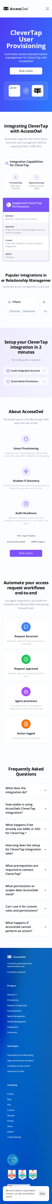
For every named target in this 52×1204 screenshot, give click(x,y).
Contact (10, 1110)
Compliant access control (18, 1066)
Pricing (10, 1094)
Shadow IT (12, 995)
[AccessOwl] (15, 8)
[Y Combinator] (22, 1176)
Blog (9, 1099)
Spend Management (16, 1016)
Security (10, 1115)
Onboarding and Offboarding (20, 1055)
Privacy (10, 1121)
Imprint (10, 1132)
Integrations (12, 1027)
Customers (12, 1032)
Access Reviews (14, 1011)
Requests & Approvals (17, 1005)
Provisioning (12, 1000)
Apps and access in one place (20, 1060)
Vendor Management (16, 1021)
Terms (10, 1126)
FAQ (9, 1105)
